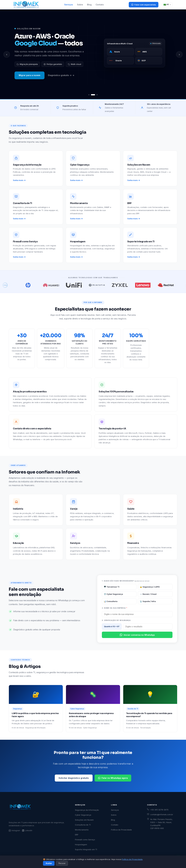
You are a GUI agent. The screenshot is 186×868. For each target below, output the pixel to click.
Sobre (80, 4)
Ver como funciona (28, 83)
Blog (89, 4)
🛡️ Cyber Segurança (113, 594)
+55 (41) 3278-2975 (159, 810)
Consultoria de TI (83, 825)
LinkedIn (28, 830)
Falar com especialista (145, 4)
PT (166, 4)
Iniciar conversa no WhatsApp (139, 635)
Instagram (16, 830)
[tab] (89, 94)
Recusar (61, 863)
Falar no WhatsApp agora (115, 778)
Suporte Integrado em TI (86, 849)
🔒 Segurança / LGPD (150, 587)
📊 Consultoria (110, 601)
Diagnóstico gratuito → (58, 83)
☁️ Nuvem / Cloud (148, 594)
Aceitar (49, 863)
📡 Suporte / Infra (148, 601)
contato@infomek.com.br (161, 814)
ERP (76, 834)
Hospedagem (81, 844)
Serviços (68, 4)
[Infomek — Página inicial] (26, 4)
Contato (100, 4)
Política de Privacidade (132, 859)
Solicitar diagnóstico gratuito (74, 778)
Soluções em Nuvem (84, 820)
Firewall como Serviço (85, 839)
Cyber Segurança (83, 815)
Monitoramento (82, 830)
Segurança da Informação (87, 810)
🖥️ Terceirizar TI (111, 587)
